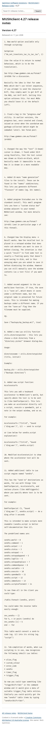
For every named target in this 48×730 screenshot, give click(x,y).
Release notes (8, 5)
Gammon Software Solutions (14, 3)
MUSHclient (33, 3)
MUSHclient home (25, 713)
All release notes (9, 713)
